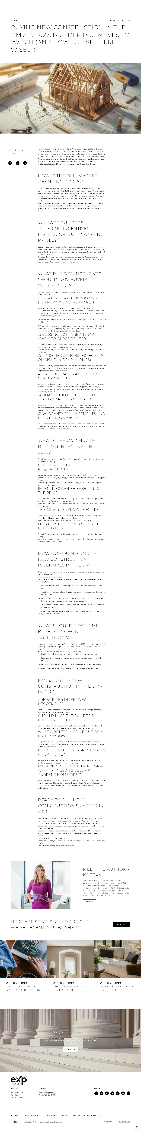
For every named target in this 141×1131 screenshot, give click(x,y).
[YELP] (118, 1093)
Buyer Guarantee (91, 668)
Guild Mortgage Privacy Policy (86, 1116)
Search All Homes (88, 164)
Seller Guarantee (73, 841)
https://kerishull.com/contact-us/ (62, 846)
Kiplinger (47, 254)
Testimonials (51, 1116)
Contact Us (115, 5)
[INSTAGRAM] (101, 1093)
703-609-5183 (49, 1095)
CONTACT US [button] (70, 1049)
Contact (65, 1116)
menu (127, 5)
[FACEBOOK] (96, 1093)
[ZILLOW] (128, 1093)
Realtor (41, 201)
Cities (103, 5)
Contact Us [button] (89, 901)
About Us (14, 1116)
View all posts (122, 924)
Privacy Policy (124, 1121)
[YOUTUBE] (112, 1093)
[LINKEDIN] (107, 1093)
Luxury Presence (55, 1122)
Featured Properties (32, 1116)
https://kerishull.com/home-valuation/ (51, 838)
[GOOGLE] (123, 1093)
